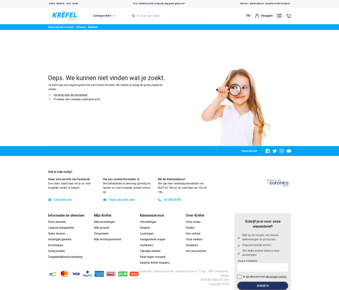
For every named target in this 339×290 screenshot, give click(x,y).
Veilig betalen (56, 251)
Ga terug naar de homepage (70, 95)
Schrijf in (263, 285)
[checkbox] (239, 277)
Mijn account (101, 227)
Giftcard (81, 27)
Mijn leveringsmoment (107, 239)
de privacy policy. (276, 276)
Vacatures (192, 245)
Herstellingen (148, 222)
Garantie (145, 227)
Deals (75, 3)
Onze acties (193, 222)
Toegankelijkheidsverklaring (65, 257)
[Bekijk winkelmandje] (288, 15)
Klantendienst (257, 3)
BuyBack (93, 27)
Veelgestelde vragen (153, 239)
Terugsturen (101, 233)
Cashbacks (146, 245)
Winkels (60, 3)
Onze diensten (57, 222)
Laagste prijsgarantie (61, 227)
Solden (190, 227)
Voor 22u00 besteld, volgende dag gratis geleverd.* (159, 3)
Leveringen (147, 233)
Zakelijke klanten (150, 251)
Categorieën (102, 15)
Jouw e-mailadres (247, 260)
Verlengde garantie (59, 239)
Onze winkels (194, 239)
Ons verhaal (193, 233)
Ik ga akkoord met (265, 276)
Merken (244, 3)
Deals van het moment (61, 27)
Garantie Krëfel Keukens (277, 3)
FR (248, 16)
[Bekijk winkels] (279, 15)
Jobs (68, 3)
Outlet (52, 3)
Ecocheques (55, 245)
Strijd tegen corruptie (153, 257)
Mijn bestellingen (104, 222)
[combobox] (169, 15)
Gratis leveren (56, 233)
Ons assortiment (196, 251)
